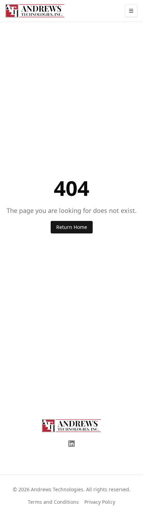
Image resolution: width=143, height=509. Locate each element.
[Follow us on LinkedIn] (71, 443)
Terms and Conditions (53, 502)
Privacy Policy (99, 502)
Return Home (71, 227)
